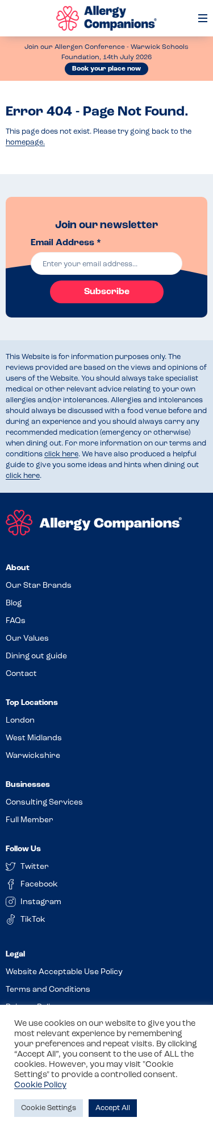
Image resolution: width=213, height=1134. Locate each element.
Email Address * (66, 243)
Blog (14, 603)
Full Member (29, 820)
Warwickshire (33, 756)
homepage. (25, 142)
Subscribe (107, 291)
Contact (21, 674)
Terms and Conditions (48, 989)
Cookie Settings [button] (48, 1108)
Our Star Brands (39, 586)
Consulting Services (44, 802)
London (20, 720)
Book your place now (106, 68)
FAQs (16, 621)
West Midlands (34, 738)
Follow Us (23, 849)
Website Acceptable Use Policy (64, 972)
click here (61, 454)
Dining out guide (36, 656)
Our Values (27, 638)
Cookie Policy (40, 1085)
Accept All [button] (112, 1108)
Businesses (28, 785)
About (18, 568)
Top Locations (32, 703)
